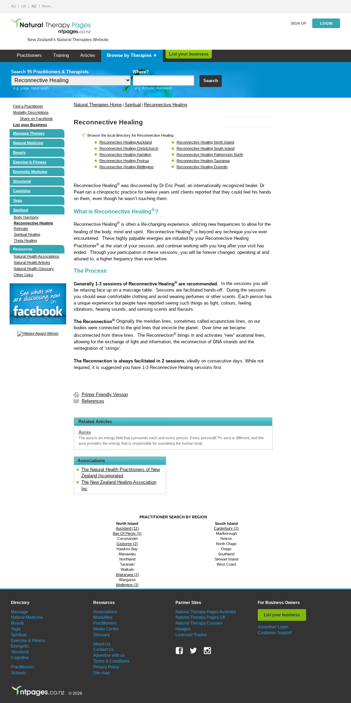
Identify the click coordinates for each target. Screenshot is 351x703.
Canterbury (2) (226, 528)
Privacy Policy (106, 667)
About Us (101, 644)
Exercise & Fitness (29, 162)
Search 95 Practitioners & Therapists (49, 71)
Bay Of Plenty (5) (127, 533)
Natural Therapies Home (98, 104)
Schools (18, 672)
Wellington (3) (127, 585)
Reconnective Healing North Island (205, 142)
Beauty (19, 152)
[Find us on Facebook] (179, 650)
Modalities (102, 617)
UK (23, 6)
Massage (19, 611)
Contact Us (103, 649)
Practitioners (29, 55)
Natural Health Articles (32, 262)
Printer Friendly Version (105, 394)
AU (13, 6)
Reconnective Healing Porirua (124, 161)
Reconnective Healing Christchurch (128, 148)
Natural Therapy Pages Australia (206, 611)
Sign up (298, 23)
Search (210, 80)
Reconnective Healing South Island (205, 148)
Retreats (21, 228)
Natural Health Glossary (34, 269)
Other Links (23, 275)
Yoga (17, 200)
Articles (87, 55)
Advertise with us (109, 655)
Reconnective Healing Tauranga (203, 161)
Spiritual (20, 210)
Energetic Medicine (30, 172)
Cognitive (22, 191)
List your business (188, 54)
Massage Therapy (29, 133)
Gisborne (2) (127, 544)
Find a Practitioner (28, 106)
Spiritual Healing (27, 234)
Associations (105, 611)
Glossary (101, 634)
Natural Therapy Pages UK (201, 617)
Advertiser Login (273, 627)
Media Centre (106, 629)
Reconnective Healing (33, 223)
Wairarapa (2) (127, 574)
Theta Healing (25, 240)
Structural (22, 181)
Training (61, 55)
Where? (141, 71)
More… (48, 6)
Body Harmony (26, 217)
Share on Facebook (36, 118)
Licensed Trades (191, 634)
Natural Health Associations (36, 256)
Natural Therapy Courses (199, 623)
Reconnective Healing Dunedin (202, 167)
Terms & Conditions (111, 661)
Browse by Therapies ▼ (132, 55)
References (93, 401)
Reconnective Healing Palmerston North (210, 154)
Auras (84, 432)
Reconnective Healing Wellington (126, 167)
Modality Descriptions (31, 112)
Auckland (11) (127, 528)
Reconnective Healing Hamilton (125, 154)
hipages (183, 629)
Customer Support (275, 632)
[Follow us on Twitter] (193, 650)
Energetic (20, 646)
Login (326, 23)
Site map (101, 672)
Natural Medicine (28, 143)
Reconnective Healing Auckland (125, 142)
